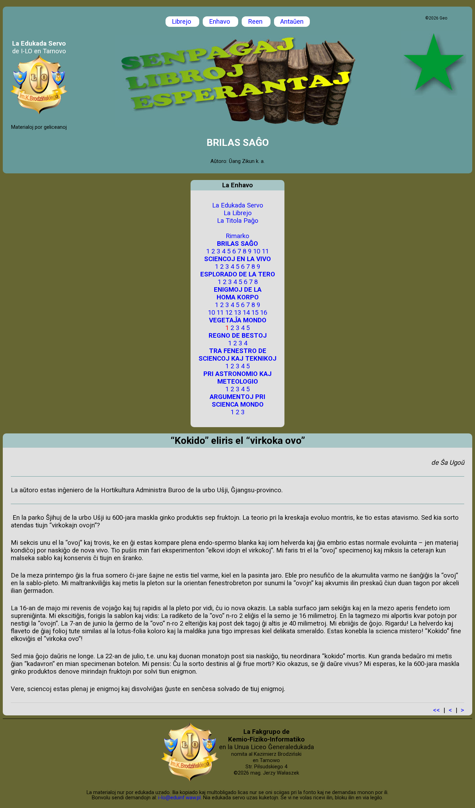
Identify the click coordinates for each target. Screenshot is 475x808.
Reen (256, 21)
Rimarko (237, 236)
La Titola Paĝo (237, 221)
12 (228, 312)
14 (246, 312)
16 (263, 312)
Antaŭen (292, 21)
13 (237, 312)
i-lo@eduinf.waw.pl (179, 797)
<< (436, 710)
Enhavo (220, 21)
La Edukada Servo (237, 205)
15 (254, 312)
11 (265, 251)
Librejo (182, 21)
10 (256, 251)
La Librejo (238, 213)
